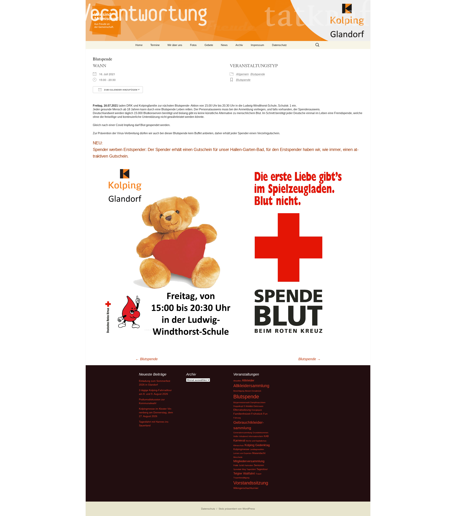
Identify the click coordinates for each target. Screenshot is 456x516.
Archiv (239, 45)
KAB (266, 436)
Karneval (239, 440)
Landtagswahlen (257, 449)
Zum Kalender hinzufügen (120, 89)
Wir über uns (174, 45)
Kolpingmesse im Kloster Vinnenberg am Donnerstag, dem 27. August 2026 (156, 412)
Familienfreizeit (241, 413)
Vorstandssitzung (250, 482)
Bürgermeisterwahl (241, 402)
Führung (237, 418)
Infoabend (243, 436)
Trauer (258, 474)
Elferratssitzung (242, 409)
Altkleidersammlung (251, 385)
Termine (155, 45)
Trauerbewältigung (241, 478)
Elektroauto (258, 406)
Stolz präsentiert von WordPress (237, 508)
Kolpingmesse (241, 449)
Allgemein (242, 74)
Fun (265, 413)
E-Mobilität (248, 406)
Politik (235, 465)
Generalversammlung (242, 433)
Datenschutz (279, 45)
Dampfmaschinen (257, 402)
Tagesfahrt (251, 469)
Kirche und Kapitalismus (256, 441)
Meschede (237, 457)
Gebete (208, 45)
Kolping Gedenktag (257, 445)
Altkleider (248, 380)
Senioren (259, 465)
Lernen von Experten (242, 453)
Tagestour (262, 469)
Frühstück (256, 413)
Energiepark (257, 410)
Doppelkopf (238, 406)
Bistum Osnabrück (253, 391)
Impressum (257, 45)
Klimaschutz (238, 445)
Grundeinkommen (260, 433)
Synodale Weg (239, 469)
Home (138, 45)
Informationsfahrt (255, 436)
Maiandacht (258, 453)
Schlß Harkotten (246, 465)
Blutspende (257, 74)
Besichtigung (238, 391)
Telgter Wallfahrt (244, 473)
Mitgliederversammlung (248, 461)
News (224, 45)
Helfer (236, 436)
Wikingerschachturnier (245, 488)
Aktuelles (237, 381)
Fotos (193, 45)
